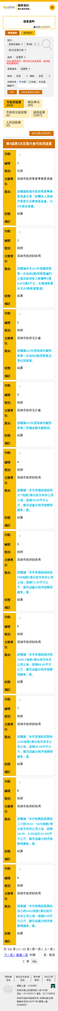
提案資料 (46, 27)
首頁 (38, 27)
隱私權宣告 (8, 978)
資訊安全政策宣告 (22, 978)
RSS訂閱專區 (48, 978)
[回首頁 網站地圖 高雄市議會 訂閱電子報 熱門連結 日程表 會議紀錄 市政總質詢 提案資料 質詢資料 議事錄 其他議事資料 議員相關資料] (44, 7)
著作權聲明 (36, 978)
